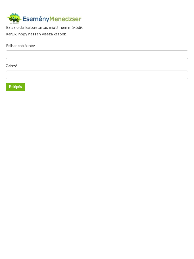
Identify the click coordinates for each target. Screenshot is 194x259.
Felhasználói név (20, 46)
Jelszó (11, 66)
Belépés (15, 87)
